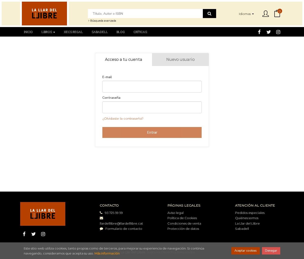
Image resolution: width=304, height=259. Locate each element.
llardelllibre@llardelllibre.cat (121, 223)
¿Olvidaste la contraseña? (122, 118)
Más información (107, 253)
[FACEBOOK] (259, 32)
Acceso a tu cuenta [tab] (123, 59)
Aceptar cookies (245, 251)
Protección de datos (183, 229)
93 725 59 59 (114, 213)
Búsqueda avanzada (103, 20)
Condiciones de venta (184, 223)
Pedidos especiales (250, 213)
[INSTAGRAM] (278, 32)
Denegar (271, 251)
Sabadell (242, 229)
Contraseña (111, 97)
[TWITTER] (269, 32)
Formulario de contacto (123, 229)
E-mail (107, 77)
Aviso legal (175, 213)
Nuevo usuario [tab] (180, 59)
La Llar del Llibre (247, 223)
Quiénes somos (246, 218)
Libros (47, 32)
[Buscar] (209, 13)
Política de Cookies (182, 218)
